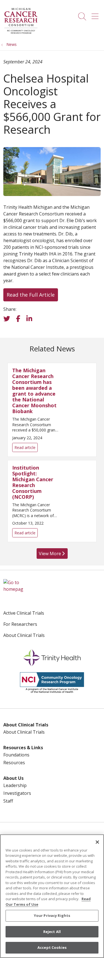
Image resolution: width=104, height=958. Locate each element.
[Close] (97, 842)
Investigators (17, 793)
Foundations (16, 755)
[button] (96, 14)
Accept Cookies (52, 947)
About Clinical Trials (24, 635)
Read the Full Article (31, 294)
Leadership (15, 785)
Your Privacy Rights (52, 915)
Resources (14, 763)
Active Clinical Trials (23, 613)
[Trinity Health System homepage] (21, 33)
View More (51, 554)
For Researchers (20, 624)
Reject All (52, 931)
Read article (52, 409)
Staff (8, 801)
